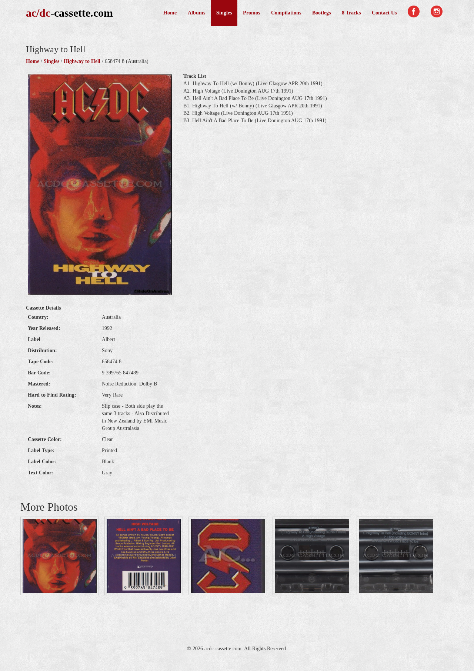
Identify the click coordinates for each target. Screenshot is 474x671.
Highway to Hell (82, 61)
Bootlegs (321, 13)
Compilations (286, 13)
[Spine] (228, 556)
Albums (196, 13)
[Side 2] (396, 556)
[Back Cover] (144, 556)
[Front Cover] (60, 556)
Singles (224, 13)
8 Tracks (351, 13)
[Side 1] (312, 556)
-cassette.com (69, 13)
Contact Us (384, 13)
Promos (251, 13)
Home (170, 13)
